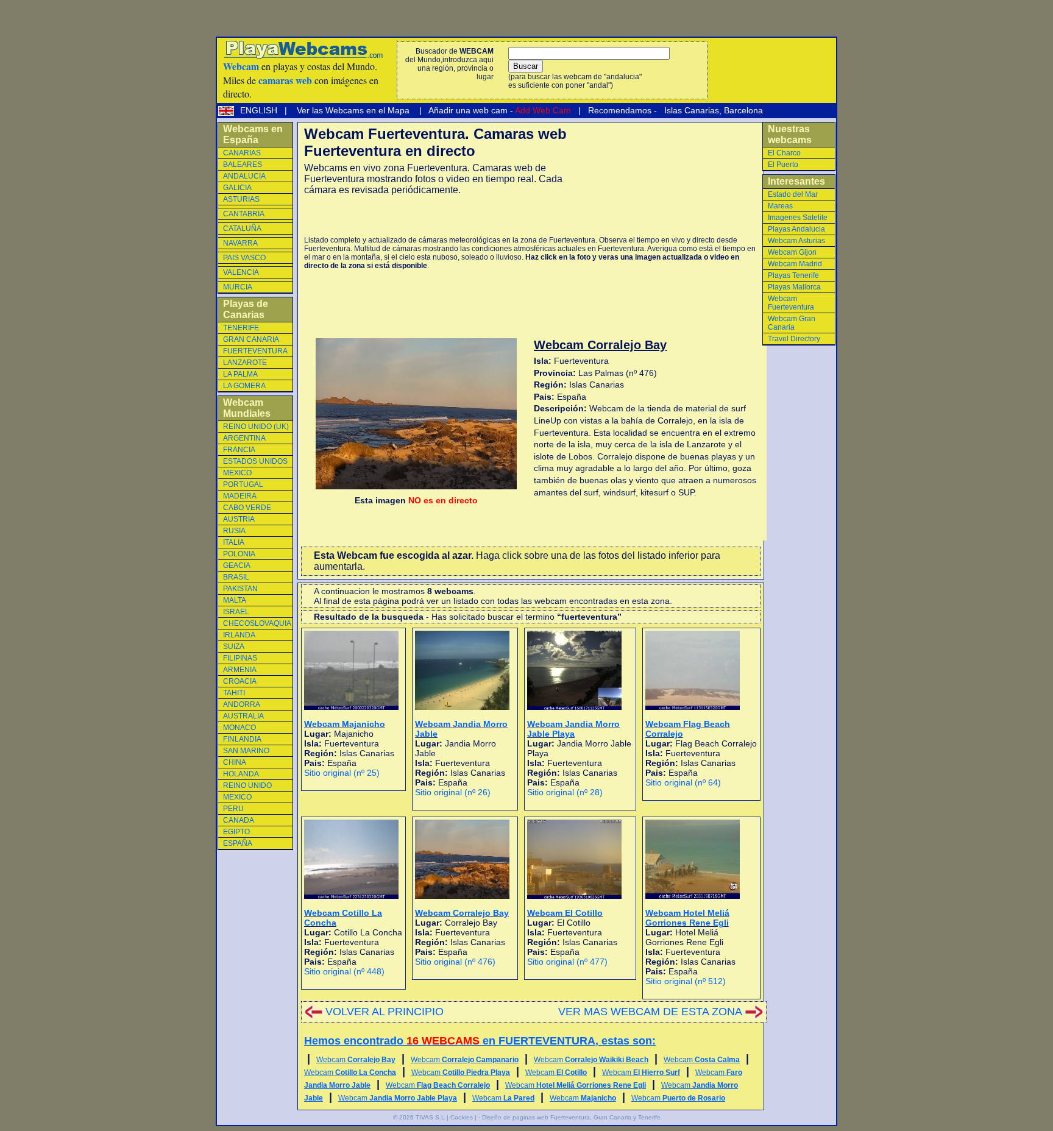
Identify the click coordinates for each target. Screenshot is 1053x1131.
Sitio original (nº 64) (683, 782)
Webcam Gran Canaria (791, 323)
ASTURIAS (241, 199)
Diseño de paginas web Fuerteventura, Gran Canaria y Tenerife (571, 1117)
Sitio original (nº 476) (455, 961)
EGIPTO (236, 832)
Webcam (355, 1059)
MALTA (234, 600)
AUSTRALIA (243, 716)
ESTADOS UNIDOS (255, 461)
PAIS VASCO (244, 258)
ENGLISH (260, 110)
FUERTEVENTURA (255, 351)
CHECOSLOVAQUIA (257, 623)
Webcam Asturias (796, 240)
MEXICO (237, 473)
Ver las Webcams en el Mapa (353, 110)
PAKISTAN (240, 588)
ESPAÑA (237, 843)
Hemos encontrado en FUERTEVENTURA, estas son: (480, 1041)
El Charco (784, 153)
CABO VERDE (247, 507)
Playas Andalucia (796, 229)
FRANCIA (239, 449)
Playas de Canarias (245, 309)
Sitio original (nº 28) (565, 792)
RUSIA (234, 530)
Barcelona (743, 110)
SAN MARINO (246, 750)
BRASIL (236, 577)
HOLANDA (241, 774)
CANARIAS (242, 153)
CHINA (234, 762)
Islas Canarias (690, 110)
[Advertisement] (446, 215)
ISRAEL (236, 612)
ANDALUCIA (244, 176)
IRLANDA (239, 635)
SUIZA (233, 646)
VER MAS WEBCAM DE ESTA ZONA (650, 1011)
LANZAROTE (245, 362)
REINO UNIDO (247, 785)
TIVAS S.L (430, 1117)
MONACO (239, 727)
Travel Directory (794, 339)
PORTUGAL (243, 484)
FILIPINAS (240, 658)
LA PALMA (240, 374)
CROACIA (240, 681)
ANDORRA (241, 704)
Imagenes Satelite (798, 217)
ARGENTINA (244, 438)
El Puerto (783, 164)
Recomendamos (618, 110)
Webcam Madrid (795, 264)
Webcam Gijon (792, 252)
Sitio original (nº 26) (453, 792)
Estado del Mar (793, 194)
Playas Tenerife (793, 275)
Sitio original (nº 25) (342, 773)
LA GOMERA (244, 385)
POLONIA (239, 554)
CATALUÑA (242, 228)
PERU (233, 808)
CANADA (238, 820)
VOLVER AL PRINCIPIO (384, 1011)
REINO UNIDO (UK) (256, 426)
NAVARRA (240, 243)
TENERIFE (241, 328)
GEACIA (236, 565)
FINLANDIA (242, 739)
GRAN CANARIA (251, 339)
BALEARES (242, 164)
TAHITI (234, 693)
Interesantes (796, 181)
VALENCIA (241, 272)
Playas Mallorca (794, 287)
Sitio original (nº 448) (344, 971)
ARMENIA (240, 669)
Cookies (461, 1117)
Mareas (780, 206)
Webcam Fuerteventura (791, 302)
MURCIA (237, 287)
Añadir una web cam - (499, 110)
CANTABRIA (243, 214)
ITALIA (233, 542)
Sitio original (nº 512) (685, 981)
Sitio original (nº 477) (567, 961)
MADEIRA (240, 496)
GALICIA (237, 187)
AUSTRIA (239, 519)
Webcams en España (253, 134)
